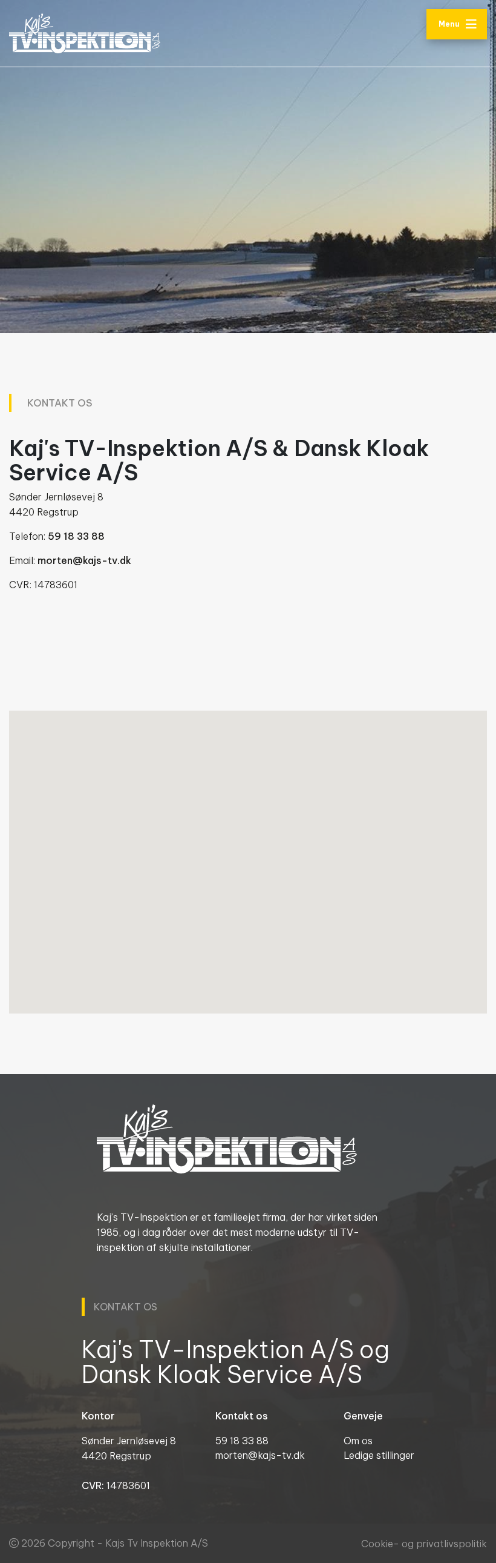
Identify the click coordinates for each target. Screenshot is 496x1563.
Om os (358, 1441)
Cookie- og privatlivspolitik (424, 1544)
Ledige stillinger (379, 1455)
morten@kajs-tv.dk (84, 560)
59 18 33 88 (76, 536)
